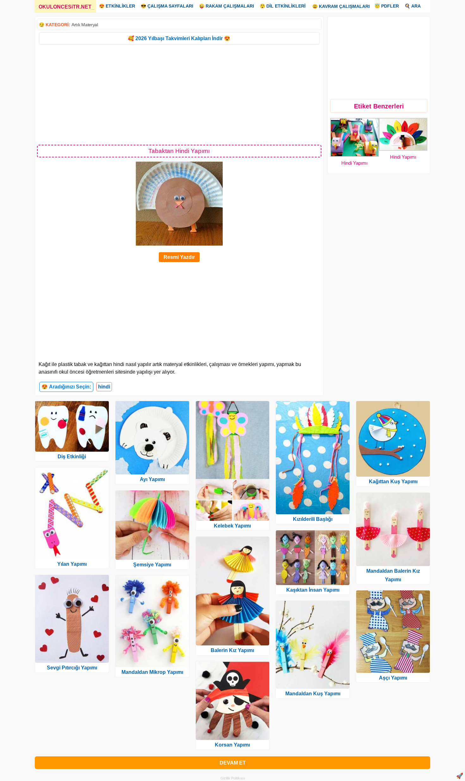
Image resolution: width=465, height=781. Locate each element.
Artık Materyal (84, 24)
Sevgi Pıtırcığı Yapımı (72, 667)
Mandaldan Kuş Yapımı (312, 693)
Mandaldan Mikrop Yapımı (152, 672)
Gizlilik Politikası (232, 778)
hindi (104, 386)
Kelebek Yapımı (232, 525)
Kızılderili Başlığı (312, 519)
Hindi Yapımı (354, 163)
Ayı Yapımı (152, 479)
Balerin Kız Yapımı (232, 650)
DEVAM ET (233, 763)
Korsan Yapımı (232, 744)
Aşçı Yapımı (393, 677)
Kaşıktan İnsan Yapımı (312, 590)
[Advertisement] (179, 94)
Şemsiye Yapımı (152, 564)
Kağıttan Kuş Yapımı (393, 481)
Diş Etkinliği (72, 456)
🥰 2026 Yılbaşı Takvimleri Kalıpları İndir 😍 (179, 38)
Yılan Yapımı (72, 564)
